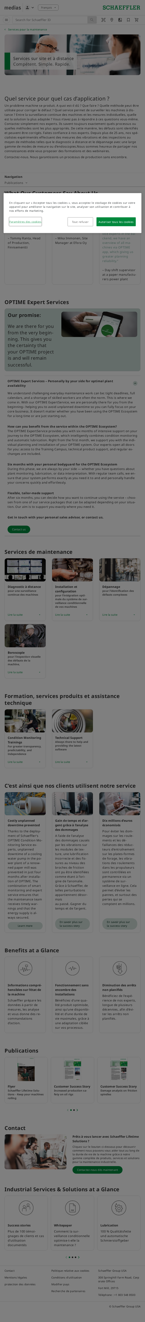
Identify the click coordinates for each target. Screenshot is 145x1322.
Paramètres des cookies (25, 221)
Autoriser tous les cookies (116, 222)
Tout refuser (80, 222)
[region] (72, 213)
